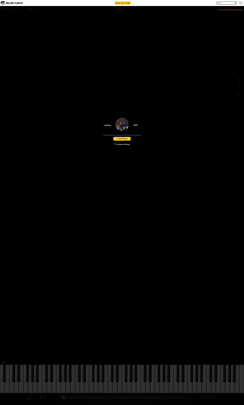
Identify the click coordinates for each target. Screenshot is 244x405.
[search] (235, 3)
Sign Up (118, 3)
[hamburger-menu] (240, 3)
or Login (127, 3)
